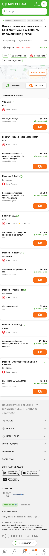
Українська (9, 505)
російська (25, 505)
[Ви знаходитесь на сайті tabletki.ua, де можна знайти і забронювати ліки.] (14, 4)
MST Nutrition (19, 20)
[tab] (26, 40)
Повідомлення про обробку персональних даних (21, 517)
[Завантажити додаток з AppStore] (31, 473)
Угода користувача (9, 511)
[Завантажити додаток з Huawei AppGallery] (11, 479)
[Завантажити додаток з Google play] (11, 473)
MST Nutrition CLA (35, 20)
